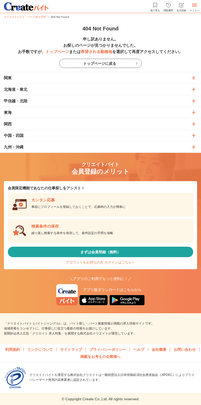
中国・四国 (14, 135)
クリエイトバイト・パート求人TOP (25, 16)
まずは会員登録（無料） (100, 252)
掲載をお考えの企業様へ (100, 356)
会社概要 (159, 349)
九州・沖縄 (14, 147)
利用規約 (12, 349)
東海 (8, 112)
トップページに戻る (99, 63)
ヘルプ (138, 349)
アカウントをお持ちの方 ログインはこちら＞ (100, 262)
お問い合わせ (185, 349)
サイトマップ (71, 349)
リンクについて (40, 349)
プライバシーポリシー (108, 349)
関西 (8, 124)
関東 (8, 77)
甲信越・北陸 (15, 101)
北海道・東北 (15, 89)
